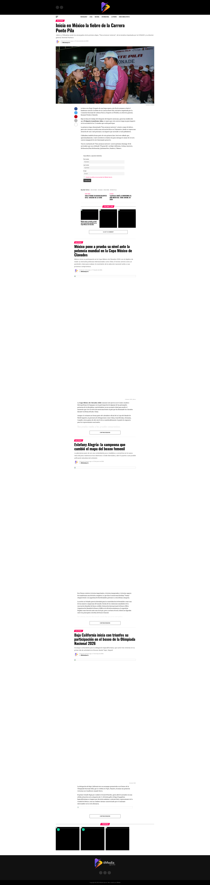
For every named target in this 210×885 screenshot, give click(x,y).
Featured (106, 190)
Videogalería (83, 17)
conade (100, 190)
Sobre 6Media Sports (124, 17)
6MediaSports (66, 42)
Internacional (105, 17)
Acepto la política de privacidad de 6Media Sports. (99, 177)
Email (84, 171)
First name (86, 159)
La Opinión (114, 17)
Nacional (97, 17)
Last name (86, 165)
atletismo (94, 190)
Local (91, 17)
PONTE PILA (114, 190)
